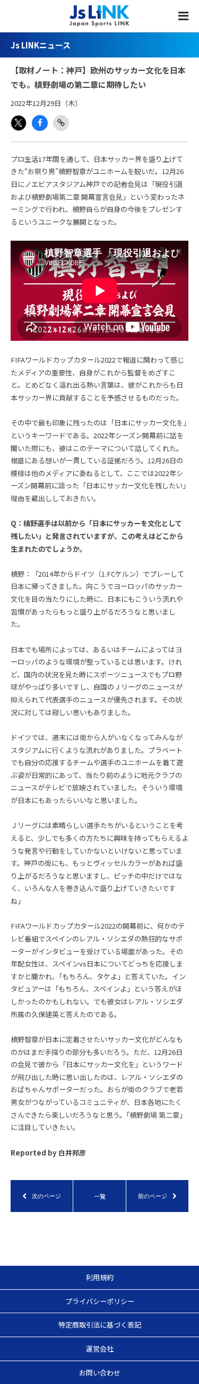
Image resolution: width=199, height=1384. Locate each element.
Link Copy (61, 123)
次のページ (46, 1196)
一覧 (100, 1196)
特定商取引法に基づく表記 (99, 1325)
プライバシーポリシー (99, 1301)
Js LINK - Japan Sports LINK (99, 16)
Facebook (40, 123)
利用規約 (100, 1277)
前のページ (152, 1196)
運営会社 (100, 1349)
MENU (183, 16)
